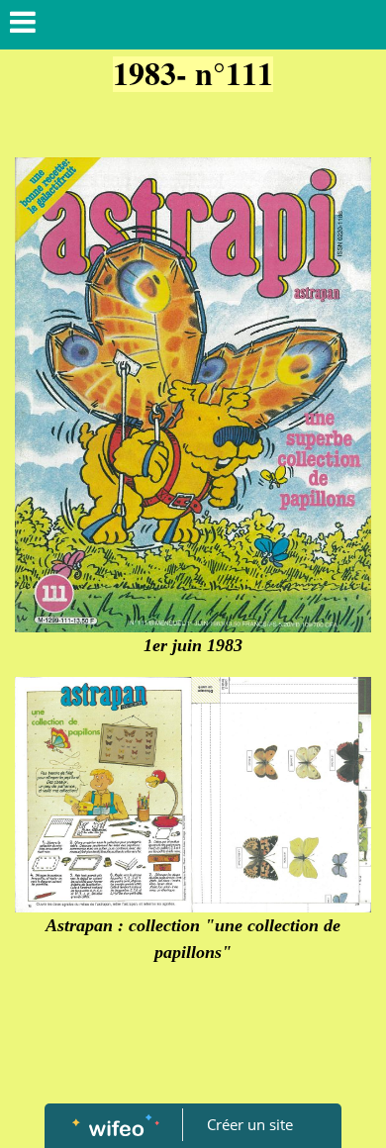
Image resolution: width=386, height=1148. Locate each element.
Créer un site (250, 1124)
